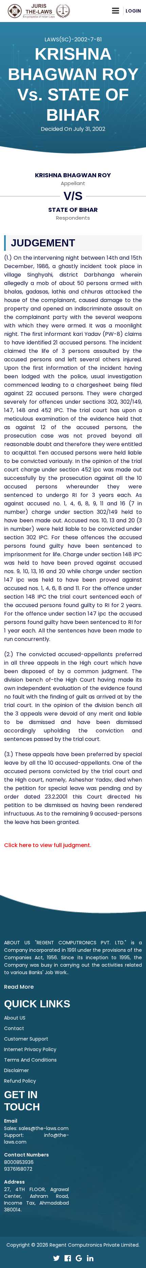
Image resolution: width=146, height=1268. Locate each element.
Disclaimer (16, 1070)
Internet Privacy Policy (30, 1049)
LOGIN (133, 10)
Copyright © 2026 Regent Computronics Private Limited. (73, 1245)
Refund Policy (20, 1081)
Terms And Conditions (30, 1060)
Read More (19, 987)
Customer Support (26, 1039)
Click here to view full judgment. (47, 845)
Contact (14, 1028)
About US (14, 1018)
